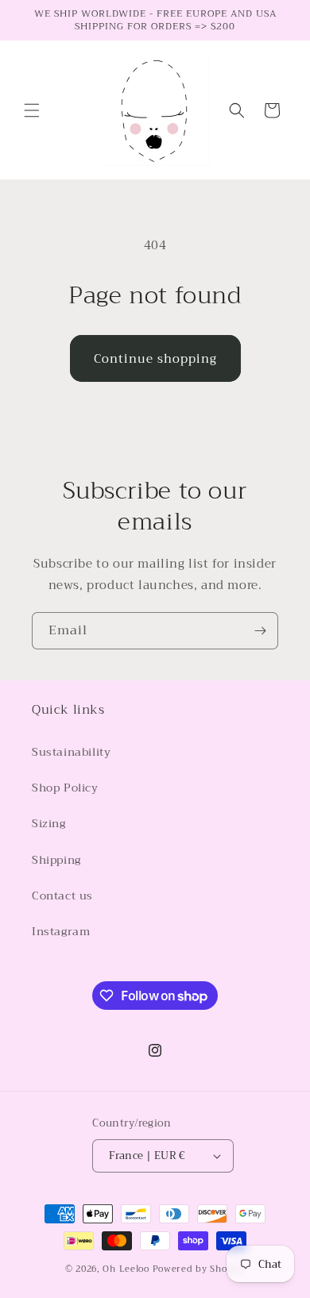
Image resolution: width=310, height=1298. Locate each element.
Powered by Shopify (199, 1269)
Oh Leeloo (126, 1269)
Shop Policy (65, 787)
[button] (31, 110)
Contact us (62, 895)
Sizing (49, 823)
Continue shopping (155, 359)
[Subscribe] (259, 630)
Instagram (61, 931)
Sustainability (71, 751)
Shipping (56, 859)
